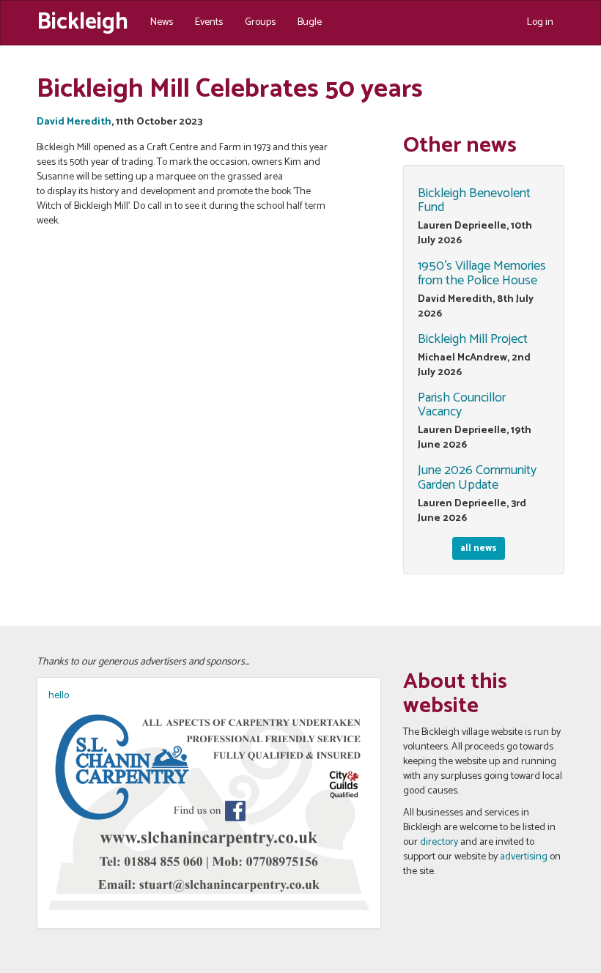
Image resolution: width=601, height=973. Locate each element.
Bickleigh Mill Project (473, 339)
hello (58, 695)
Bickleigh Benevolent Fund (474, 200)
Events (209, 22)
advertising (523, 856)
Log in (540, 22)
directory (439, 842)
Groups (260, 22)
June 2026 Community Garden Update (477, 477)
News (161, 22)
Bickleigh (82, 20)
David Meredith (74, 122)
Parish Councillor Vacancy (462, 405)
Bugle (310, 22)
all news (478, 548)
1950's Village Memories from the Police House (482, 273)
